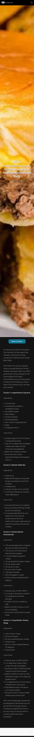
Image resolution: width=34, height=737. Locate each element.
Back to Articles (17, 341)
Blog (17, 161)
